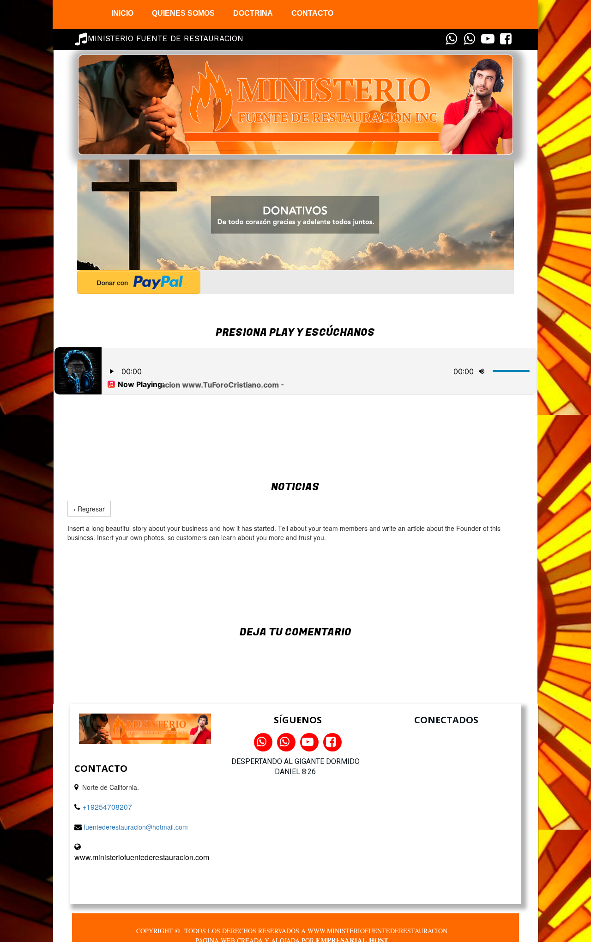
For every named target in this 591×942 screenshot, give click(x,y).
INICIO (122, 13)
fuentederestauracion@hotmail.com (136, 826)
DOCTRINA (253, 13)
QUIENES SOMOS (183, 13)
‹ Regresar (89, 508)
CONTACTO (312, 13)
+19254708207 (107, 806)
